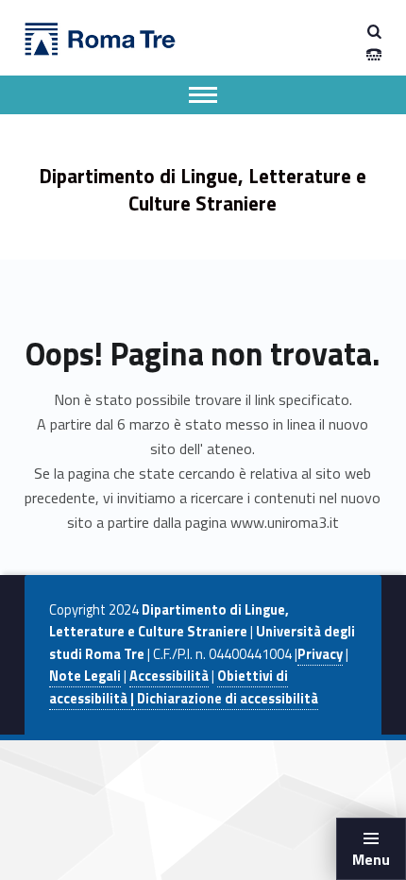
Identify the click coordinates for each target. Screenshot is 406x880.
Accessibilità (169, 676)
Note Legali (85, 676)
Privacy (320, 654)
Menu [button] (371, 859)
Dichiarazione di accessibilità (226, 698)
